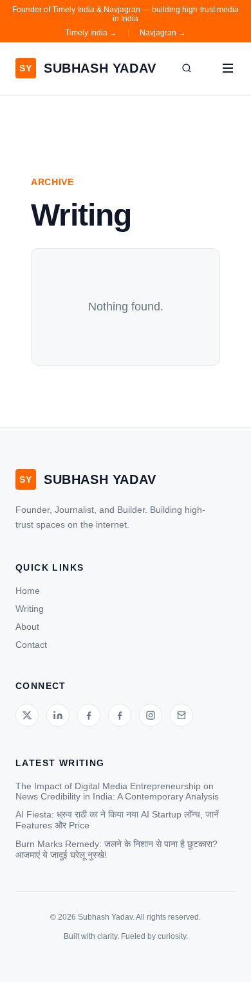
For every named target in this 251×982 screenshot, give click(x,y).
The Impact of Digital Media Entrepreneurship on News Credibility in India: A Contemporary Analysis (117, 791)
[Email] (181, 715)
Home (27, 590)
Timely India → (91, 32)
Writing (29, 608)
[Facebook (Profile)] (119, 715)
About (27, 626)
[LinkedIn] (58, 715)
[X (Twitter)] (27, 715)
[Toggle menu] (228, 68)
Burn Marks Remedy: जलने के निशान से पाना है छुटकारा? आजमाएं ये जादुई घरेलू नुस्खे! (116, 849)
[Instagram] (150, 715)
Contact (31, 644)
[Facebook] (88, 715)
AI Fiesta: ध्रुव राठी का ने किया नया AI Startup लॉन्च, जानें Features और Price (117, 819)
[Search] (186, 68)
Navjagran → (163, 32)
